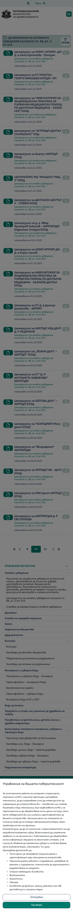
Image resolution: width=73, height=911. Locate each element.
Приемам (36, 905)
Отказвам (36, 897)
